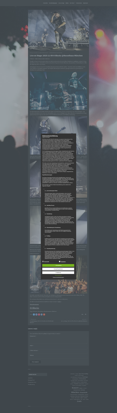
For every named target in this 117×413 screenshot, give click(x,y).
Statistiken (63, 261)
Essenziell (46, 261)
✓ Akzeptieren (58, 265)
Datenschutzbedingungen (58, 277)
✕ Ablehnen (58, 272)
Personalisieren (58, 275)
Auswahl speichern (58, 269)
